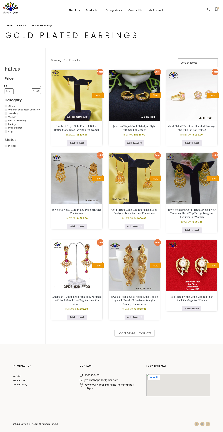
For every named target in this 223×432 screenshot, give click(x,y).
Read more (192, 308)
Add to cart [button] (76, 143)
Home (9, 25)
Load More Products (134, 333)
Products (21, 25)
